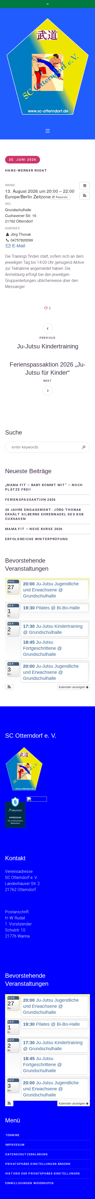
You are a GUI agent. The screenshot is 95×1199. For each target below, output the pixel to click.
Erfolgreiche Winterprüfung (36, 539)
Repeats (62, 197)
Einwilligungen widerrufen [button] (29, 1183)
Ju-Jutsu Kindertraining (47, 346)
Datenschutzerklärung (26, 1154)
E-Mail (18, 245)
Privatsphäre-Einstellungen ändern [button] (37, 1164)
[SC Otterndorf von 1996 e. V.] (47, 66)
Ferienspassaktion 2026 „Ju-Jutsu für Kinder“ (47, 368)
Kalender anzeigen (72, 687)
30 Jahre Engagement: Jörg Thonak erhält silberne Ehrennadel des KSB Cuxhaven (44, 514)
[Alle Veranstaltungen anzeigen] (84, 185)
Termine (12, 1135)
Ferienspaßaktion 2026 (30, 499)
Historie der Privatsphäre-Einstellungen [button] (42, 1173)
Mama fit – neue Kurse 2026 (34, 529)
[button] (85, 195)
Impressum (15, 1144)
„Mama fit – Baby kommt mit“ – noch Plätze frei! (44, 487)
